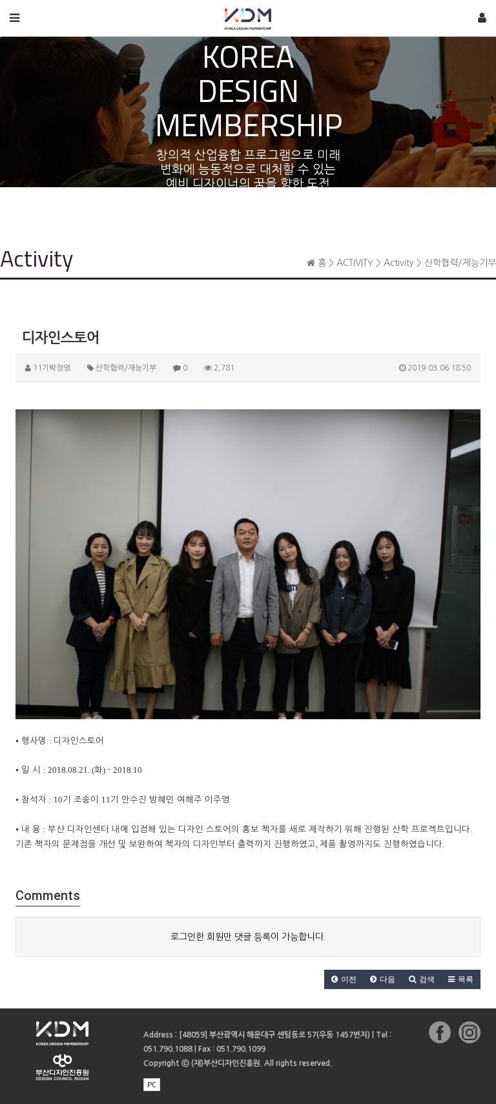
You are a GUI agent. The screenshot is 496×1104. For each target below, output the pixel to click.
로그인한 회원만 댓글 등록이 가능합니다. (248, 936)
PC (151, 1084)
